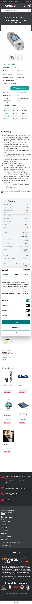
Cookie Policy (4, 522)
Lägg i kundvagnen (21, 88)
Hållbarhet (3, 524)
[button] (28, 587)
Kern (18, 95)
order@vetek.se (16, 542)
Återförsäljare (4, 530)
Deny (16, 332)
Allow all (16, 322)
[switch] (28, 305)
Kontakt (4, 533)
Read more (8, 389)
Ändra (3, 513)
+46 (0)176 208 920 (13, 1)
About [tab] (26, 274)
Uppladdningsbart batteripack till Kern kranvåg (7, 354)
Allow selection (16, 327)
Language (27, 1)
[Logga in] (25, 6)
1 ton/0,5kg (6, 110)
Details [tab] (16, 274)
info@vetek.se (22, 488)
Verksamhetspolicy (5, 529)
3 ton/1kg (5, 113)
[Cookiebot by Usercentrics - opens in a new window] (23, 270)
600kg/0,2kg (6, 108)
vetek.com (20, 501)
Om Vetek (3, 519)
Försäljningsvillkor (5, 521)
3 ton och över (23, 17)
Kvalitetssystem (5, 526)
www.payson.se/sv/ (23, 573)
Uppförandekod (5, 527)
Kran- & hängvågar (13, 17)
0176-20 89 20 (6, 541)
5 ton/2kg (6, 116)
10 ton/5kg (6, 118)
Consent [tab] (5, 274)
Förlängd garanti (9, 80)
